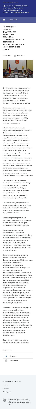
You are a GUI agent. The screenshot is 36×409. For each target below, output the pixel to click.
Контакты (6, 388)
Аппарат (5, 385)
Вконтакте (13, 356)
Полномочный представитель (12, 381)
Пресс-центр (13, 19)
